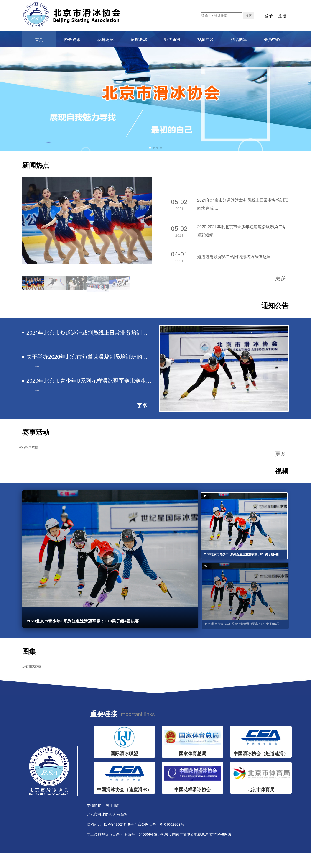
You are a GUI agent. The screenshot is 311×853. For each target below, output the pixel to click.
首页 (39, 39)
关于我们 (113, 805)
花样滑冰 (105, 39)
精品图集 (239, 39)
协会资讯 (72, 39)
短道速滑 (172, 39)
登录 (269, 15)
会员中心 (272, 39)
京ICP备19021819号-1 (118, 824)
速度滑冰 (139, 39)
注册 (282, 15)
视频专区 (205, 39)
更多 (280, 278)
